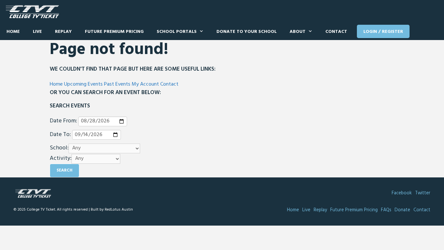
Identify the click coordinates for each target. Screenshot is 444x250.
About (298, 31)
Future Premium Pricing (114, 31)
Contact (336, 31)
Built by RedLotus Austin (112, 209)
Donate (402, 210)
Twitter (422, 193)
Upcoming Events (83, 84)
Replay (63, 31)
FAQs (386, 210)
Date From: (63, 121)
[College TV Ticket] (34, 12)
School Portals (177, 31)
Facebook (402, 193)
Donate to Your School (246, 31)
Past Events (117, 84)
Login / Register (383, 31)
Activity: (61, 158)
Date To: (60, 135)
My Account (145, 84)
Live (37, 31)
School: (59, 148)
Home (13, 31)
